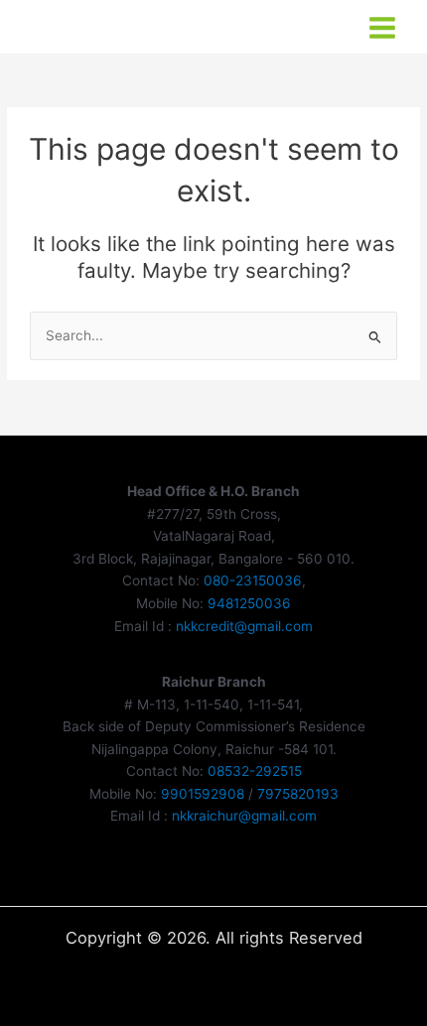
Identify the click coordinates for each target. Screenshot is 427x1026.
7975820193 (298, 794)
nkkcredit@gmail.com (244, 626)
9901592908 (202, 794)
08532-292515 (255, 771)
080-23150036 (253, 580)
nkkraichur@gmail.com (244, 816)
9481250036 (249, 603)
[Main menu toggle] (382, 28)
